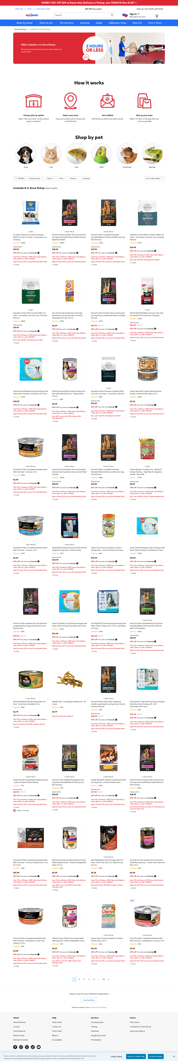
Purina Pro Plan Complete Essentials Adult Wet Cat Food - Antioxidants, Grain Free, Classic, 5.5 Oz (29, 940)
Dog (26, 167)
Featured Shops (20, 29)
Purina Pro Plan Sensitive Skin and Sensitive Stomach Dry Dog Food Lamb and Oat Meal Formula (69, 471)
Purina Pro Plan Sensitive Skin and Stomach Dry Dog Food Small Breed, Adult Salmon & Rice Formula (147, 782)
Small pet (127, 167)
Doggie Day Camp (98, 1035)
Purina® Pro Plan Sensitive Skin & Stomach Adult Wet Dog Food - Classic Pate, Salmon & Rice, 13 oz (147, 862)
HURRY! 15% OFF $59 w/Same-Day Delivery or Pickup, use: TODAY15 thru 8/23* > (89, 2)
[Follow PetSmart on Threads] (27, 1047)
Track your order (43, 9)
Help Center (57, 1022)
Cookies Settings (116, 1056)
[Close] (174, 1056)
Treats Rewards (19, 1031)
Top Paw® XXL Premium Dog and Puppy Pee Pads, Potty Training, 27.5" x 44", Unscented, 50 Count (108, 625)
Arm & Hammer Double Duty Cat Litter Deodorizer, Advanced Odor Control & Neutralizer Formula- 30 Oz (67, 315)
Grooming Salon (97, 1022)
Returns (55, 1035)
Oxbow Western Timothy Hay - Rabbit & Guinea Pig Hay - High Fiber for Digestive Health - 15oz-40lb (146, 471)
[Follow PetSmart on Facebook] (15, 1047)
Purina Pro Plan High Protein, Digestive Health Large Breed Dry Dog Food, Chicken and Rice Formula (108, 704)
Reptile (152, 167)
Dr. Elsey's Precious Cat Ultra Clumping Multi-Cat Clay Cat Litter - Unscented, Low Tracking (30, 237)
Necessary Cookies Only (135, 1056)
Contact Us (56, 1027)
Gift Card (19, 9)
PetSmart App (18, 1035)
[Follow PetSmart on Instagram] (21, 1047)
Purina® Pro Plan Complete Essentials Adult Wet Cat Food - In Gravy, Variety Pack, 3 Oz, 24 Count (30, 862)
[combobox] (84, 14)
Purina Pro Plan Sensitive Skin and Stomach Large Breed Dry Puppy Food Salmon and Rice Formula (30, 625)
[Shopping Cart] (160, 16)
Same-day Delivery (137, 1031)
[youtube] (39, 1047)
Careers (16, 1027)
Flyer (29, 9)
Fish (76, 167)
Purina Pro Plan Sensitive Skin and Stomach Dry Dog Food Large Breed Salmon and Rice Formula (108, 315)
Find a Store (134, 1022)
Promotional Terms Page (97, 1007)
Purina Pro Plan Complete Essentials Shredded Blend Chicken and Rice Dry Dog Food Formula (108, 237)
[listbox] (89, 156)
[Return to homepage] (32, 15)
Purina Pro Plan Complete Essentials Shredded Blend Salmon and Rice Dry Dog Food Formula (107, 471)
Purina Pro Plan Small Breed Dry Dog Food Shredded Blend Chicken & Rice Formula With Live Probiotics (146, 625)
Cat (51, 167)
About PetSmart (19, 1022)
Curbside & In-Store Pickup (140, 1027)
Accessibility (57, 1040)
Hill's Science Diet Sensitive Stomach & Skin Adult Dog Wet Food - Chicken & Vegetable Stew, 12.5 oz (69, 862)
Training (94, 1027)
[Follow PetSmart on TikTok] (33, 1047)
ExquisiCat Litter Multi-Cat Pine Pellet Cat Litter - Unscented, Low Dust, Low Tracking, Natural (30, 315)
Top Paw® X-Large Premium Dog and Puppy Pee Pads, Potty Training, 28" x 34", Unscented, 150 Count (147, 704)
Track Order (57, 1031)
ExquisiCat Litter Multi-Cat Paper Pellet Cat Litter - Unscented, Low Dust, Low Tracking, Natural (147, 237)
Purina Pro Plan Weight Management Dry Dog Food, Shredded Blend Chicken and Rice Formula (68, 782)
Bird (101, 167)
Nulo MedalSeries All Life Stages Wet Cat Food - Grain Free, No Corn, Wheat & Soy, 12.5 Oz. (107, 862)
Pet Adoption (96, 1040)
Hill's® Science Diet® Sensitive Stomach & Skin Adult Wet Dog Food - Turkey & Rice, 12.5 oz (68, 393)
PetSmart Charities (20, 1040)
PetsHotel (95, 1031)
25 (104, 979)
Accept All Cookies (155, 1056)
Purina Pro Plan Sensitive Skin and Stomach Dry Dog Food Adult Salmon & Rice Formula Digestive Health (69, 237)
